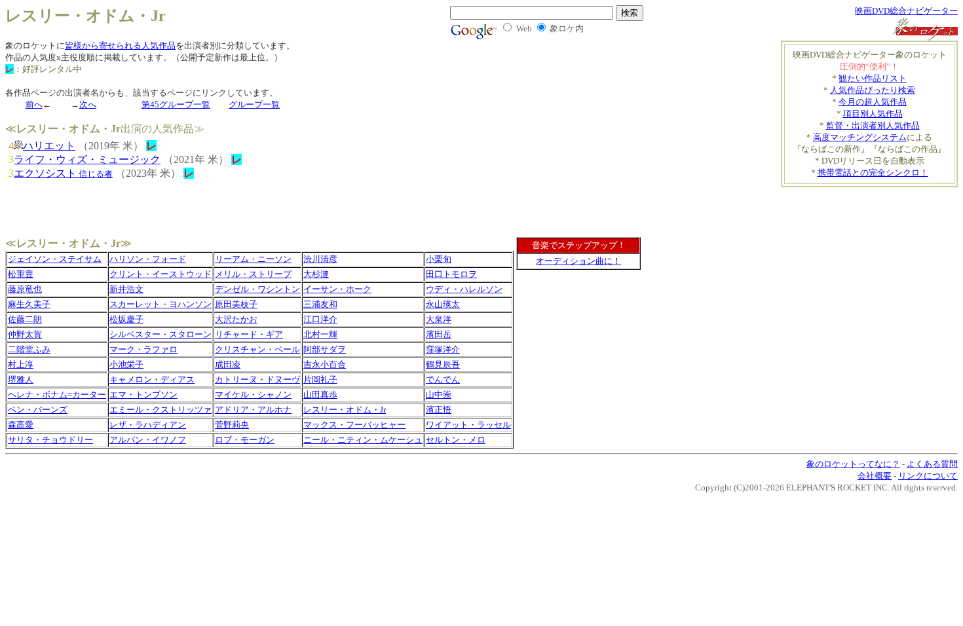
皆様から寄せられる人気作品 (120, 45)
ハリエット (49, 145)
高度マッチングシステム (860, 137)
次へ (87, 104)
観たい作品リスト (873, 78)
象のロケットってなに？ (853, 464)
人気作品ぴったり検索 (872, 90)
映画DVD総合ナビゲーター (906, 11)
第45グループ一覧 (176, 104)
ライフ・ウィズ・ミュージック (87, 159)
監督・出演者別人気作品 (873, 125)
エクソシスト (63, 173)
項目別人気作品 (873, 114)
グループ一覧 (254, 104)
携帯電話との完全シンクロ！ (873, 172)
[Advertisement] (881, 207)
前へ (34, 104)
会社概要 (875, 476)
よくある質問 (932, 464)
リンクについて (928, 476)
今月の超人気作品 (873, 102)
